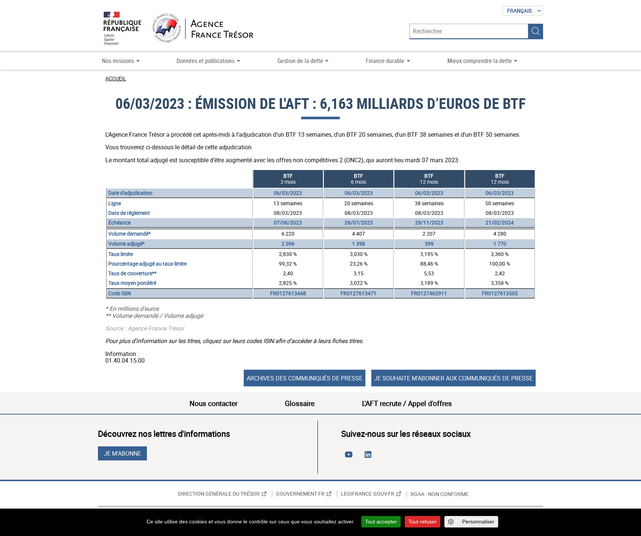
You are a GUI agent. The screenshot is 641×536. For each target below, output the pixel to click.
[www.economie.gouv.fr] (122, 28)
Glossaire (300, 403)
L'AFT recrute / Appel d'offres (407, 403)
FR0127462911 (429, 293)
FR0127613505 (500, 293)
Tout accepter (381, 522)
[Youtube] (350, 457)
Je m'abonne (122, 453)
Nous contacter (213, 403)
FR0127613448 (288, 293)
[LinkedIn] (369, 457)
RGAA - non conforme (440, 494)
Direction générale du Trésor (219, 494)
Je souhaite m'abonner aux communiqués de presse (453, 378)
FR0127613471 (359, 293)
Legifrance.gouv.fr (367, 494)
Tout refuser (422, 522)
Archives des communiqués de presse (304, 378)
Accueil (115, 78)
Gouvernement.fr (300, 494)
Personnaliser (478, 522)
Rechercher (535, 31)
